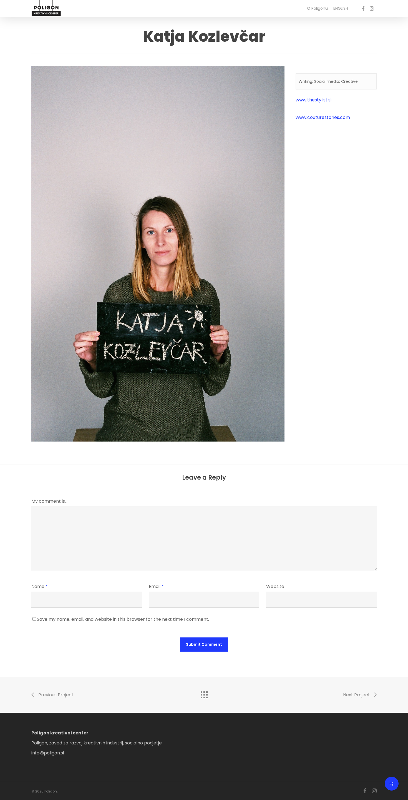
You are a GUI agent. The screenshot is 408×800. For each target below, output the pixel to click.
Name (39, 586)
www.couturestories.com (323, 117)
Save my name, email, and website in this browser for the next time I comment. (123, 619)
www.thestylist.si (313, 100)
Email (156, 586)
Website (275, 586)
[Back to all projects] (204, 693)
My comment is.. (49, 501)
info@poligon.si (47, 753)
